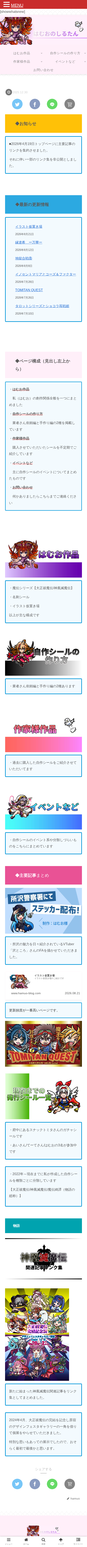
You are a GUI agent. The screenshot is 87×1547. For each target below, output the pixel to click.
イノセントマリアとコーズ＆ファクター (45, 274)
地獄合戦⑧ (23, 258)
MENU (17, 5)
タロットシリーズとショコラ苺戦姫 (42, 306)
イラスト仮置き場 (28, 226)
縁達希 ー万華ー (28, 242)
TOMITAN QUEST (29, 290)
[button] (77, 813)
